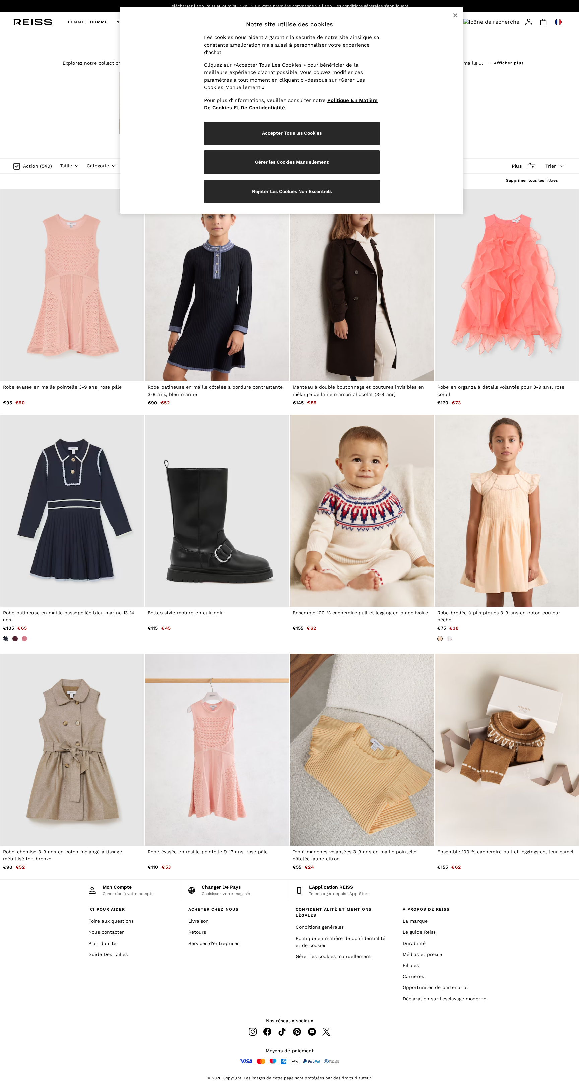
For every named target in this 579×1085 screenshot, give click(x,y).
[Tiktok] (282, 1031)
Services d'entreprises (213, 943)
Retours (197, 932)
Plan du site (102, 943)
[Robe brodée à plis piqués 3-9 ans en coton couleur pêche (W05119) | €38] (507, 511)
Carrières (413, 976)
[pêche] (440, 638)
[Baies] (15, 638)
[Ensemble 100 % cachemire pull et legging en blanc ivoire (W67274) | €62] (362, 511)
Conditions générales (320, 927)
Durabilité (414, 943)
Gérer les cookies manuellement (333, 956)
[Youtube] (311, 1031)
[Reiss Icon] (32, 22)
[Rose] (24, 638)
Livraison (198, 921)
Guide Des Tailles (108, 954)
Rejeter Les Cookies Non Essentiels (292, 191)
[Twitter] (326, 1031)
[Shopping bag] (543, 22)
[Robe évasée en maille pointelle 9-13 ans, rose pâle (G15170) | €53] (217, 750)
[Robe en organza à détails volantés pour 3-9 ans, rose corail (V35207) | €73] (507, 285)
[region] (291, 110)
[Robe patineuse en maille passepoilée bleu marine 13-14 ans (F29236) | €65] (72, 511)
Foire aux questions (111, 921)
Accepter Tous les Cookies (292, 133)
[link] (477, 22)
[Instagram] (252, 1031)
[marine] (5, 638)
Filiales (411, 965)
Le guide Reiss (419, 932)
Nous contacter (106, 932)
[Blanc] (449, 638)
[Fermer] (455, 15)
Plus (516, 165)
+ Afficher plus (507, 62)
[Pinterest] (297, 1031)
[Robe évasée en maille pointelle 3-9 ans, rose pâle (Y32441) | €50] (72, 285)
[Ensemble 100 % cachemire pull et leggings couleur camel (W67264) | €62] (507, 750)
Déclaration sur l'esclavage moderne (444, 998)
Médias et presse (422, 954)
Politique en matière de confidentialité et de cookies (340, 942)
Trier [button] (550, 166)
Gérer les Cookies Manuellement (292, 162)
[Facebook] (267, 1031)
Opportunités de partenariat (435, 987)
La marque (415, 921)
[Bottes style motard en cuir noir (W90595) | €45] (217, 511)
